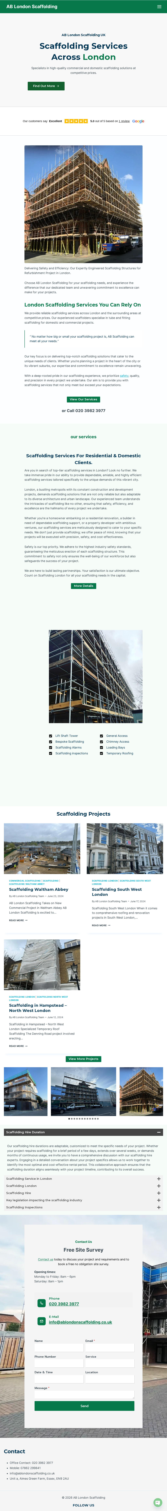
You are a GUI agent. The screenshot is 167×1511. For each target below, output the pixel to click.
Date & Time (44, 1372)
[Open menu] (159, 6)
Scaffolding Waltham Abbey (27, 884)
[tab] (69, 1119)
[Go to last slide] (6, 1092)
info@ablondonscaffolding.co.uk (80, 1322)
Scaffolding (51, 881)
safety (124, 375)
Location (91, 1372)
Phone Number (45, 1356)
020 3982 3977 (64, 1304)
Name (39, 1341)
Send (85, 1406)
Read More (17, 920)
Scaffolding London (105, 881)
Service (90, 1356)
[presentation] (42, 848)
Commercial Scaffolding (25, 881)
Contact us (45, 1259)
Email (90, 1341)
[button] (83, 1091)
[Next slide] (160, 1092)
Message (42, 1388)
